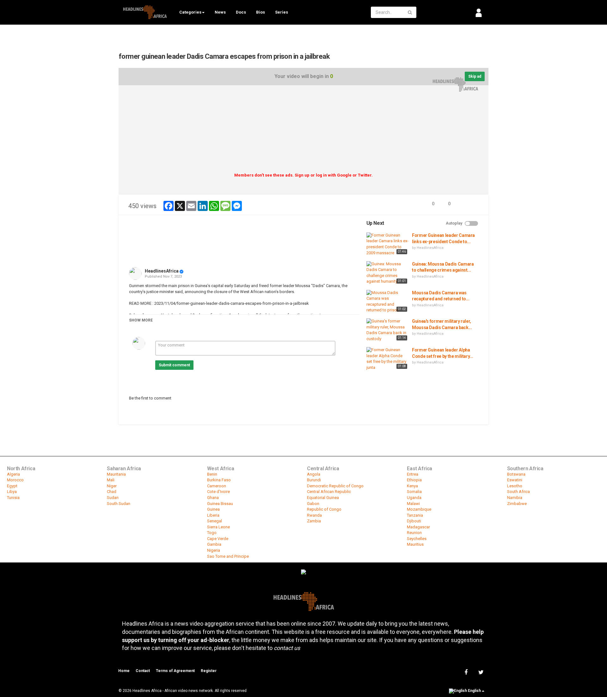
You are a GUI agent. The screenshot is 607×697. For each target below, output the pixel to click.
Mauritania (116, 474)
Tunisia (13, 497)
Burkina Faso (219, 480)
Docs (241, 12)
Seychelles (416, 538)
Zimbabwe (517, 503)
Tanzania (415, 515)
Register (209, 671)
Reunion (414, 532)
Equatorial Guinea (323, 497)
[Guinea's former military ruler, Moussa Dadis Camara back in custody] (387, 330)
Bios (260, 12)
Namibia (514, 497)
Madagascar (418, 527)
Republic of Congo (324, 509)
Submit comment (174, 365)
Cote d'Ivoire (218, 491)
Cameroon (216, 486)
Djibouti (414, 521)
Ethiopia (414, 480)
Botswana (516, 474)
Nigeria (213, 550)
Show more (141, 320)
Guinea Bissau (220, 503)
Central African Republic (329, 491)
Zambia (314, 521)
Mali (110, 480)
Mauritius (415, 544)
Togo (212, 532)
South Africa (518, 491)
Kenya (412, 486)
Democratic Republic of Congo (335, 486)
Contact (143, 671)
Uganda (414, 497)
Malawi (413, 503)
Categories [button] (190, 12)
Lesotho (514, 486)
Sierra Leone (218, 527)
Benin (212, 474)
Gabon (313, 503)
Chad (111, 491)
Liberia (213, 515)
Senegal (214, 521)
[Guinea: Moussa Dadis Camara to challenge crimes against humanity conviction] (387, 273)
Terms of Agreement (175, 671)
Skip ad (474, 76)
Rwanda (314, 515)
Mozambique (419, 509)
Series (281, 12)
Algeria (13, 474)
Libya (12, 491)
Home (124, 671)
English (474, 690)
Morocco (15, 480)
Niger (112, 486)
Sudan (113, 497)
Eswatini (514, 480)
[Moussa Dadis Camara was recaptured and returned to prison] (387, 301)
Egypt (12, 486)
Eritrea (412, 474)
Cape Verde (217, 538)
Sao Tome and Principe (228, 556)
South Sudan (118, 503)
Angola (313, 474)
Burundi (314, 480)
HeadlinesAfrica (162, 270)
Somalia (414, 491)
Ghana (213, 497)
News (220, 12)
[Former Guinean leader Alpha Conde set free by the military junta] (387, 358)
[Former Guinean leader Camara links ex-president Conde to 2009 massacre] (387, 244)
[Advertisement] (303, 131)
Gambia (214, 544)
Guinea (213, 509)
